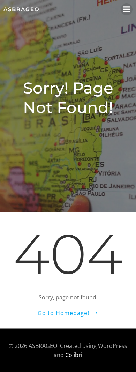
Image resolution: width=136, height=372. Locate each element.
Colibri (73, 355)
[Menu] (127, 9)
